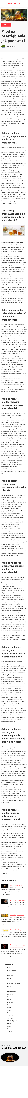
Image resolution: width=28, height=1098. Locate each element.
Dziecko (9, 973)
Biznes (9, 968)
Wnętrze (9, 1029)
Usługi (9, 1026)
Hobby (9, 978)
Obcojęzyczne (11, 994)
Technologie (11, 1013)
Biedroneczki (14, 3)
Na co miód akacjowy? (17, 930)
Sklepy (9, 1007)
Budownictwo (11, 970)
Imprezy (9, 981)
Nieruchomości (11, 991)
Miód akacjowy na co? (17, 915)
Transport (10, 1015)
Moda (9, 986)
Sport (9, 1010)
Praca (9, 997)
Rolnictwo (10, 1005)
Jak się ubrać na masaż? (17, 900)
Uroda (9, 1023)
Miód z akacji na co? (16, 885)
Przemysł (10, 1002)
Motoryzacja (11, 989)
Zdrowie (6, 25)
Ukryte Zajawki (12, 1021)
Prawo (9, 999)
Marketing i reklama (13, 983)
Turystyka (10, 1018)
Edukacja (10, 976)
